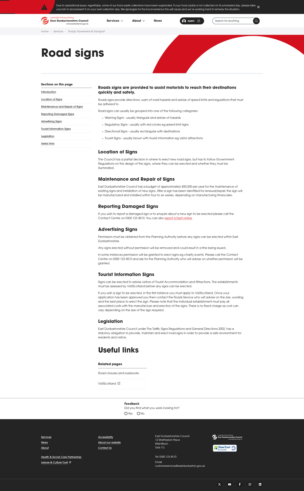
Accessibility (105, 437)
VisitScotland (107, 384)
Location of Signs (51, 99)
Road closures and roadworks (118, 373)
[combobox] (236, 21)
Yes (130, 413)
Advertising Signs (51, 121)
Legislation (47, 136)
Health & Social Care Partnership (61, 457)
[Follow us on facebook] (240, 484)
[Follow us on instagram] (250, 484)
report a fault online (178, 218)
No (143, 413)
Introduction (48, 92)
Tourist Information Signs (56, 129)
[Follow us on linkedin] (260, 484)
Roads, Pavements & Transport (86, 31)
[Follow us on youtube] (229, 484)
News (158, 21)
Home (44, 31)
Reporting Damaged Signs (57, 114)
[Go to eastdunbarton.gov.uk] (64, 21)
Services (58, 31)
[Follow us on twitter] (219, 484)
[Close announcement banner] (258, 7)
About (45, 448)
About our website (109, 442)
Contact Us (105, 448)
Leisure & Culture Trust (54, 462)
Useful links (47, 144)
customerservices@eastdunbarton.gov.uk (180, 466)
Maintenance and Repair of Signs (62, 107)
